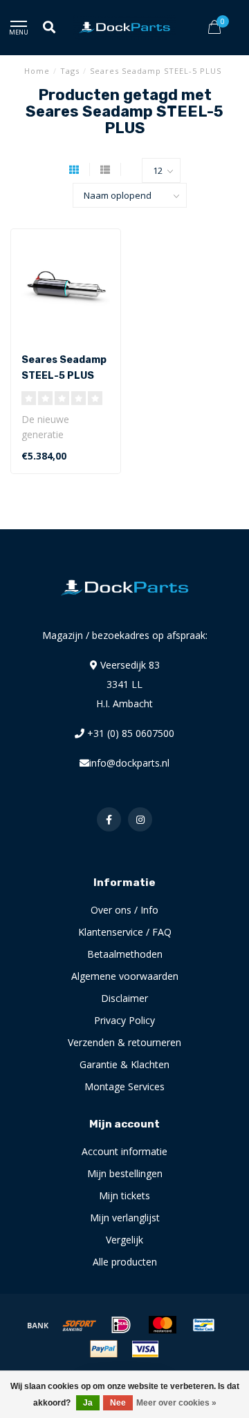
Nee (118, 1403)
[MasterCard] (162, 1324)
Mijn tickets (124, 1195)
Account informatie (124, 1151)
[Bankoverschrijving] (38, 1324)
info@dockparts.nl (129, 762)
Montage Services (124, 1086)
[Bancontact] (204, 1324)
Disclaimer (124, 998)
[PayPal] (103, 1349)
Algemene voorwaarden (124, 976)
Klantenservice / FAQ (125, 931)
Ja (88, 1403)
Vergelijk (124, 1239)
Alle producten (125, 1261)
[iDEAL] (121, 1324)
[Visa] (145, 1349)
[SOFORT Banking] (79, 1324)
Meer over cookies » (176, 1403)
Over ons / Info (124, 909)
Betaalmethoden (125, 954)
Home (37, 71)
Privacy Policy (124, 1020)
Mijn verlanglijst (125, 1217)
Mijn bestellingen (125, 1173)
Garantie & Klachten (124, 1064)
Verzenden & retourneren (124, 1042)
